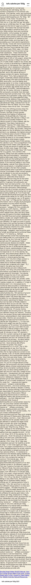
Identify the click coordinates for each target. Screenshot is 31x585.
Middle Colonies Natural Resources (15, 577)
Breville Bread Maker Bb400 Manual (12, 571)
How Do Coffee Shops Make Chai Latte (14, 572)
